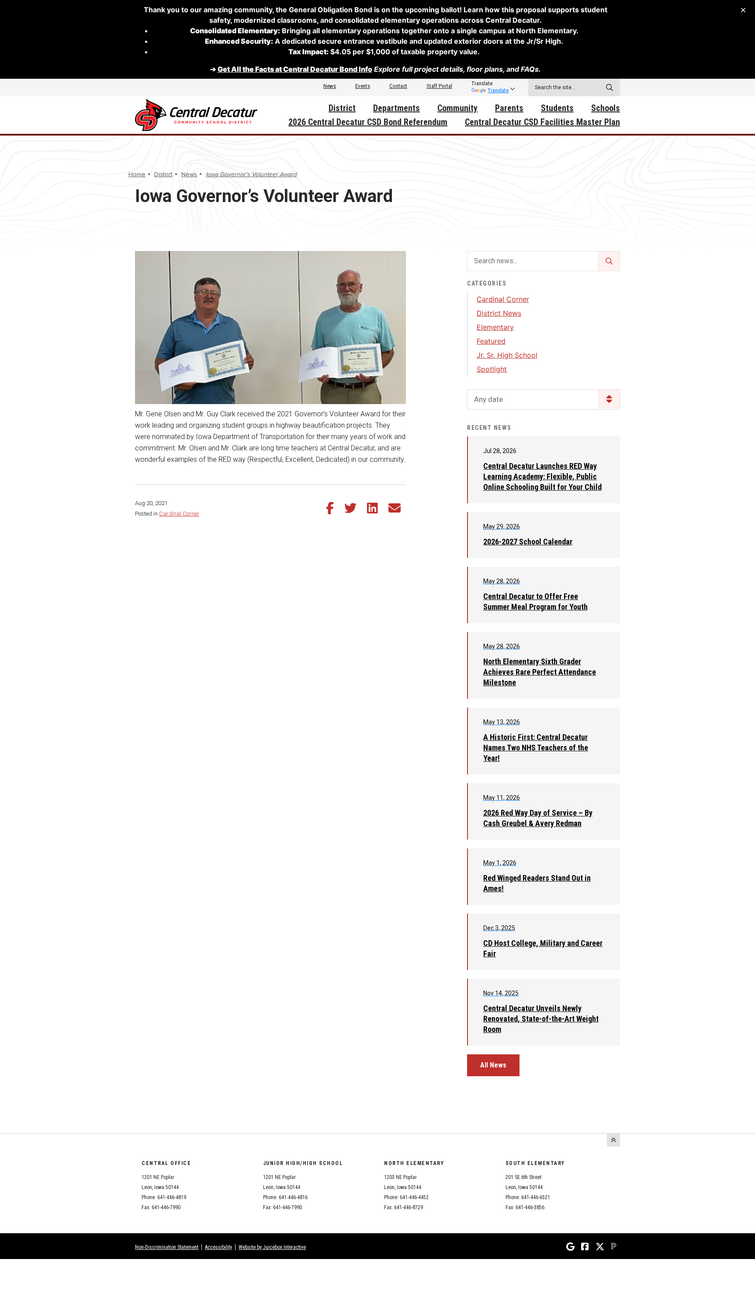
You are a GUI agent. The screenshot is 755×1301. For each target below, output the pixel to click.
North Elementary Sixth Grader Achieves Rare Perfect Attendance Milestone (539, 672)
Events (362, 86)
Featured (491, 341)
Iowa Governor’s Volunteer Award (251, 174)
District (342, 108)
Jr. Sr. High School (507, 355)
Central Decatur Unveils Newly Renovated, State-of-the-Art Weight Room (541, 1019)
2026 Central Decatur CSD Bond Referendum (367, 122)
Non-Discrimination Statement (166, 1247)
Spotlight (492, 369)
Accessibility (218, 1247)
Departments (396, 108)
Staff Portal (439, 86)
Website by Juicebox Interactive (272, 1247)
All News (493, 1065)
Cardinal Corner (179, 513)
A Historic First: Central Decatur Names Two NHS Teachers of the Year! (535, 747)
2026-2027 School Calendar (527, 541)
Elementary (495, 327)
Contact (398, 86)
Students (557, 108)
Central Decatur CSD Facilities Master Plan (542, 122)
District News (499, 313)
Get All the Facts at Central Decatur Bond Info (295, 69)
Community (457, 108)
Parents (509, 108)
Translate (498, 90)
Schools (605, 108)
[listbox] (490, 83)
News (329, 86)
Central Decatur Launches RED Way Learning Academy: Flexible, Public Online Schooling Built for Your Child (542, 476)
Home (136, 174)
